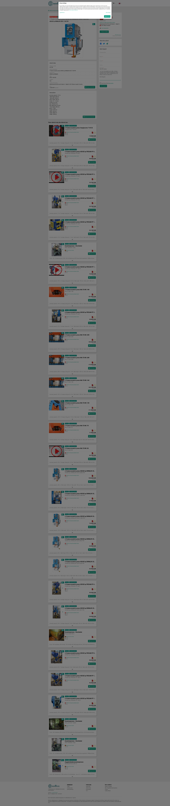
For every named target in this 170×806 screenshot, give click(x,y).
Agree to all (107, 16)
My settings (108, 12)
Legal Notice (62, 12)
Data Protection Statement (73, 10)
